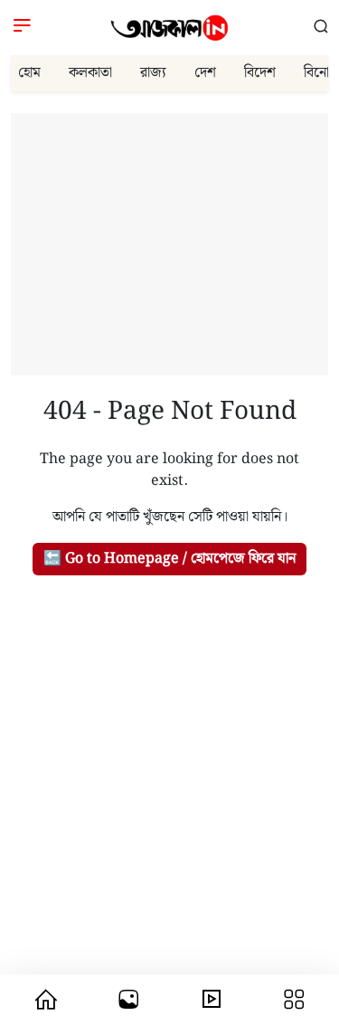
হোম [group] (29, 73)
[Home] (170, 27)
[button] (321, 28)
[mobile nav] (45, 1000)
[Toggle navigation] (22, 27)
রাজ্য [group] (153, 73)
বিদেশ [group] (260, 73)
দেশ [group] (205, 73)
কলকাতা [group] (90, 73)
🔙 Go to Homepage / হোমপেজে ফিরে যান (169, 558)
